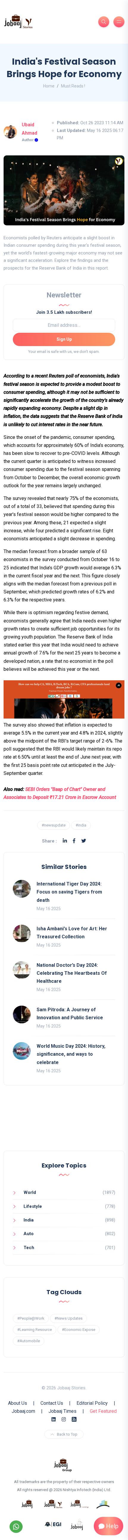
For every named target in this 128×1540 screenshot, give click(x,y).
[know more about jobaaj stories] (53, 1503)
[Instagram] (64, 1419)
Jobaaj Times (63, 1411)
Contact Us (51, 1403)
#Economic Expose (78, 1329)
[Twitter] (83, 841)
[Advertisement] (64, 1124)
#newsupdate (53, 825)
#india (81, 825)
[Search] (103, 21)
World (30, 1192)
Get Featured (103, 1411)
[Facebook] (74, 841)
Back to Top (67, 1434)
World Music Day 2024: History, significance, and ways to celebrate (71, 1054)
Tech (29, 1247)
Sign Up (64, 339)
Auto (29, 1233)
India (29, 1220)
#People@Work (30, 1318)
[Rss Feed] (74, 1419)
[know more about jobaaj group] (63, 1464)
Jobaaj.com (23, 1411)
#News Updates (68, 1318)
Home (48, 86)
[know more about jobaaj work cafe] (77, 1524)
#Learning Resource (34, 1329)
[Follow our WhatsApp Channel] (16, 1526)
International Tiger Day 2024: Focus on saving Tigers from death (69, 892)
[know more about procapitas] (103, 1503)
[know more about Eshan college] (53, 1524)
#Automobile (28, 1341)
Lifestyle (33, 1206)
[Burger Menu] (118, 21)
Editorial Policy (92, 1403)
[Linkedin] (65, 841)
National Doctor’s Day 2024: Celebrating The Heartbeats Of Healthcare (72, 973)
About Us (17, 1403)
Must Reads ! (73, 86)
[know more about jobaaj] (27, 1503)
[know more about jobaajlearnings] (79, 1503)
